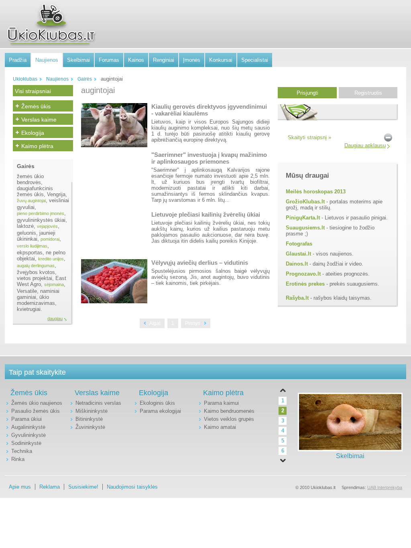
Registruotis (368, 93)
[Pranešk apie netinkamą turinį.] (388, 137)
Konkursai (220, 60)
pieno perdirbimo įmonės (40, 213)
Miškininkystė (91, 411)
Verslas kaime (39, 119)
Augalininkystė (28, 427)
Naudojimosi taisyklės (132, 487)
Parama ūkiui (26, 419)
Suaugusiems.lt (305, 228)
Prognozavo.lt (303, 274)
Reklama (49, 487)
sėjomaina (54, 284)
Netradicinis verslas (98, 403)
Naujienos (46, 60)
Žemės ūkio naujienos (36, 403)
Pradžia (17, 60)
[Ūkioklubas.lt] (51, 24)
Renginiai (163, 60)
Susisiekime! (83, 487)
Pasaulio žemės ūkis (35, 411)
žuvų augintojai (31, 200)
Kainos (136, 60)
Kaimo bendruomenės (229, 411)
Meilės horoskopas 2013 (316, 192)
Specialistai (254, 60)
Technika (21, 451)
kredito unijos (51, 258)
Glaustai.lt (298, 254)
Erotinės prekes (305, 284)
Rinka (17, 459)
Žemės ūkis (36, 106)
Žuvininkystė (90, 427)
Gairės (84, 79)
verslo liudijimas (32, 246)
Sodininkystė (26, 443)
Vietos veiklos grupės (229, 419)
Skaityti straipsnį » (309, 137)
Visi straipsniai (33, 91)
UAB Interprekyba (384, 487)
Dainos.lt (297, 264)
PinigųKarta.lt (303, 218)
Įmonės (191, 60)
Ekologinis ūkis (157, 403)
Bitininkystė (89, 419)
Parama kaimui (221, 403)
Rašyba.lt (297, 298)
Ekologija (32, 133)
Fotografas (299, 244)
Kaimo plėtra (37, 146)
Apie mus (20, 487)
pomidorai (50, 239)
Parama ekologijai (160, 411)
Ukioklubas (25, 79)
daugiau (55, 318)
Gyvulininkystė (28, 435)
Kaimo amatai (220, 427)
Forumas (109, 60)
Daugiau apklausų (365, 145)
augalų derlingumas (36, 265)
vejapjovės (47, 226)
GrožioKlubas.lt (305, 202)
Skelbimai (78, 60)
